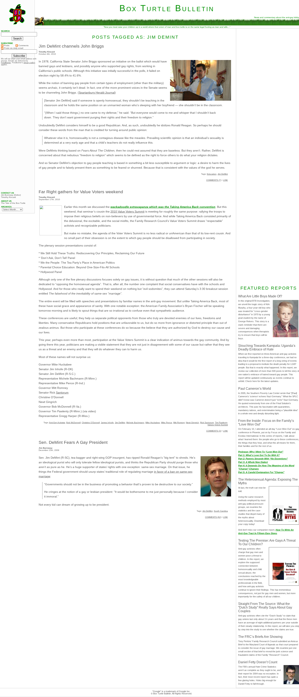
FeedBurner (6, 63)
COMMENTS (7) (213, 180)
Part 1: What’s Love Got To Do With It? (259, 455)
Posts (6, 45)
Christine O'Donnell (91, 422)
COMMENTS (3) (213, 431)
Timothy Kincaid (8, 197)
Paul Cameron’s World (254, 388)
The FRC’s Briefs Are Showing (260, 636)
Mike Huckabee (152, 422)
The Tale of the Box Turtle (13, 203)
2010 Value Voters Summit (127, 211)
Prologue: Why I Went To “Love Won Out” (260, 451)
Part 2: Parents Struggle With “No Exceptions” (263, 458)
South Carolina (221, 511)
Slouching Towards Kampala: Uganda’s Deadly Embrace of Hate (266, 347)
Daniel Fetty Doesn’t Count (257, 662)
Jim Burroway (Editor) (11, 195)
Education (211, 174)
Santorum (62, 392)
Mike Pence (166, 422)
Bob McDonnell (73, 422)
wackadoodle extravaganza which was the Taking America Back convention (162, 206)
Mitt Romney (179, 422)
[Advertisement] (17, 129)
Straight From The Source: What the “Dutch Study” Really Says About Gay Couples (265, 607)
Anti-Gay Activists (57, 422)
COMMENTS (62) (213, 517)
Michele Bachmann (135, 422)
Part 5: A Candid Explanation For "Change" (261, 472)
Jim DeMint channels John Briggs (71, 46)
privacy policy (29, 63)
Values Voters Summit (217, 425)
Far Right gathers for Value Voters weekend (81, 191)
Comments (23, 45)
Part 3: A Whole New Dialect (253, 462)
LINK (225, 180)
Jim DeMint (223, 174)
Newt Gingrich (192, 422)
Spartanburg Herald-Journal (97, 92)
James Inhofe (107, 422)
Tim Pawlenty (221, 422)
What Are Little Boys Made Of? (260, 296)
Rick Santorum (207, 422)
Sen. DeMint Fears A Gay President (73, 442)
